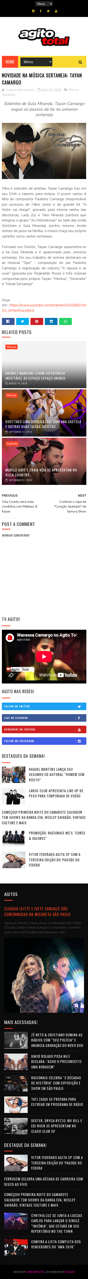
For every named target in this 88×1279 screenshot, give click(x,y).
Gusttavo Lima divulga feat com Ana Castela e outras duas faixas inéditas (43, 424)
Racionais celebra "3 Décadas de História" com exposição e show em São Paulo (56, 1083)
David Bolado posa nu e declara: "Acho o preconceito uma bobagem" (56, 1061)
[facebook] (40, 11)
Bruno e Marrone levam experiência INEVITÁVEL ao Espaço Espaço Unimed (35, 376)
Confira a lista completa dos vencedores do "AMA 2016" (56, 1244)
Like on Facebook (16, 718)
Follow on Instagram (19, 741)
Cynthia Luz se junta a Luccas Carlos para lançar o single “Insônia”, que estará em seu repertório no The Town (56, 1223)
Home (10, 62)
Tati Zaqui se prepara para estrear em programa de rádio (57, 1101)
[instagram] (33, 11)
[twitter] (48, 11)
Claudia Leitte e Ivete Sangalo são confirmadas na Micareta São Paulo (37, 911)
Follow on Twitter (17, 706)
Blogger (70, 1272)
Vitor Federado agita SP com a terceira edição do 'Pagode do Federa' (54, 859)
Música (73, 90)
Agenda (12, 444)
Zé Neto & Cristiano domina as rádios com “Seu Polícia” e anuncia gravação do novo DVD (57, 1040)
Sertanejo (8, 95)
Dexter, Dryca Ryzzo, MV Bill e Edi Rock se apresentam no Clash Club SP (56, 1126)
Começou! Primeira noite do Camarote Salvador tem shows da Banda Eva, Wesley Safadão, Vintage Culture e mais (44, 817)
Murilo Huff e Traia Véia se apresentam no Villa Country (41, 472)
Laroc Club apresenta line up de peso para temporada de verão (56, 793)
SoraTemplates (35, 1272)
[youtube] (56, 11)
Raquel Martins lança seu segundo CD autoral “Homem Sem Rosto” (56, 774)
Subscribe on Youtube (19, 729)
